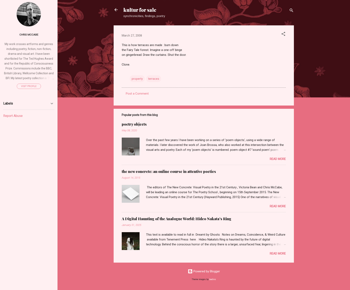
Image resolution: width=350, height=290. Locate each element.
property (137, 79)
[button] (283, 34)
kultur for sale (139, 9)
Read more (278, 159)
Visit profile (29, 86)
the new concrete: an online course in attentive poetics (169, 171)
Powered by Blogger (206, 271)
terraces (153, 79)
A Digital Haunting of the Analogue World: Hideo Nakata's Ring (176, 218)
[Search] (291, 11)
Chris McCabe (28, 34)
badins (212, 279)
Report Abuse (13, 116)
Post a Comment (137, 93)
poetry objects (134, 124)
